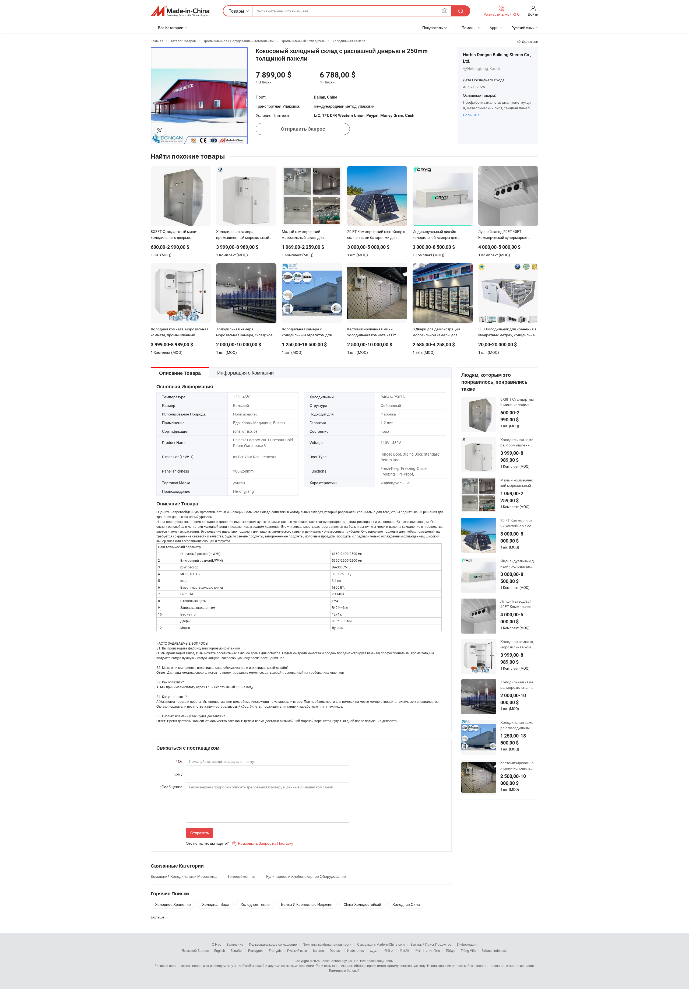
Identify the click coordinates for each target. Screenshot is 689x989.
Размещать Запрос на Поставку (262, 843)
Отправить (199, 832)
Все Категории (170, 27)
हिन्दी (418, 950)
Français (275, 950)
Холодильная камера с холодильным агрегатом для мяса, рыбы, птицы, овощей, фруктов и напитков (517, 725)
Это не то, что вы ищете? (207, 843)
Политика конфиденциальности (327, 944)
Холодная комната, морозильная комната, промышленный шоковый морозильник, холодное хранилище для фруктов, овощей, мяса (517, 644)
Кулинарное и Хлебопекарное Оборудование (306, 876)
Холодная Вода (215, 904)
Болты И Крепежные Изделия (306, 904)
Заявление (235, 944)
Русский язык (297, 950)
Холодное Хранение (173, 904)
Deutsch (336, 950)
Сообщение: (171, 786)
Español (236, 950)
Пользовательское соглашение (273, 944)
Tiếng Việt (468, 950)
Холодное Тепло (255, 904)
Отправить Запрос (303, 129)
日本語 (404, 950)
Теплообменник (241, 876)
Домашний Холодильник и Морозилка (184, 876)
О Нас (216, 944)
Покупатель (432, 27)
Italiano (318, 950)
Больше (470, 114)
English (219, 950)
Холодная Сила (406, 904)
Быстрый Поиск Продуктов (430, 944)
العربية (374, 950)
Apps (494, 27)
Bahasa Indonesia (494, 950)
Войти (533, 14)
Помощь (469, 27)
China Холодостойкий (362, 904)
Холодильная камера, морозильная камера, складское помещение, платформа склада (517, 684)
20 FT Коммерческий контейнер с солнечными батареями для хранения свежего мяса (516, 523)
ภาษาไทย (433, 950)
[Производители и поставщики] (180, 11)
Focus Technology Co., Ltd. (340, 961)
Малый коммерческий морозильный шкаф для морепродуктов (517, 482)
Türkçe (450, 950)
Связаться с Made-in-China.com (381, 944)
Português (255, 950)
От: (179, 761)
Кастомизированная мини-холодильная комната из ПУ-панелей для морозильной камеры (517, 765)
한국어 (389, 950)
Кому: (178, 774)
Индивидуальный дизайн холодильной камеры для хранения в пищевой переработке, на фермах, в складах (517, 563)
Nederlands (355, 950)
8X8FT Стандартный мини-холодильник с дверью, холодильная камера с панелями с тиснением (517, 402)
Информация (467, 944)
